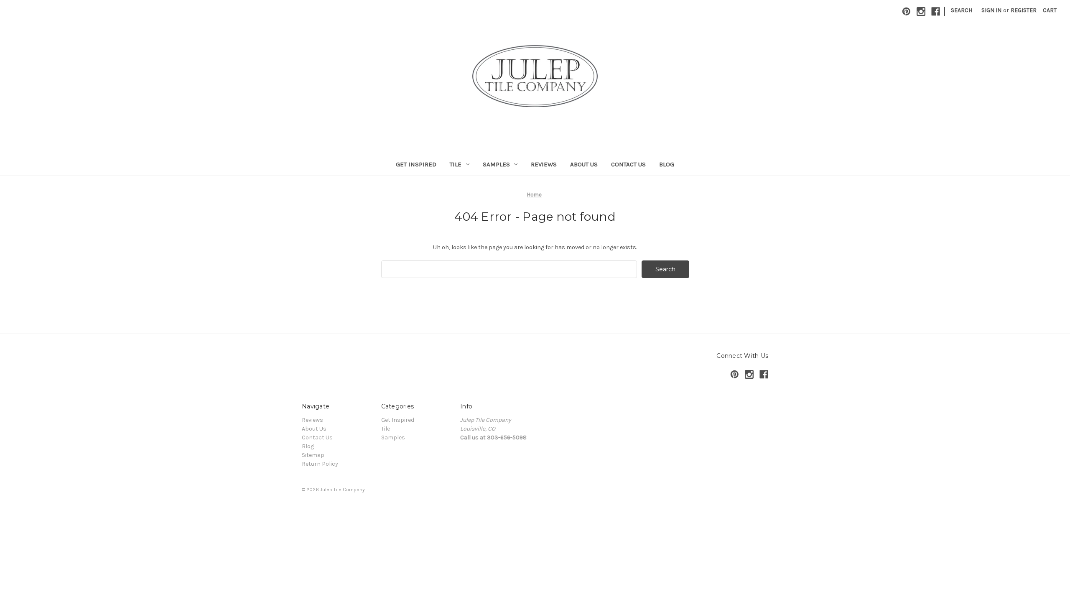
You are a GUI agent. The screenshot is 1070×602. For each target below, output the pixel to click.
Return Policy (320, 463)
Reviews (544, 164)
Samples (496, 164)
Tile (455, 164)
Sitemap (313, 455)
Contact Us (628, 164)
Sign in (991, 10)
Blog (666, 164)
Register (1024, 10)
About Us (584, 164)
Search (961, 10)
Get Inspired (416, 164)
